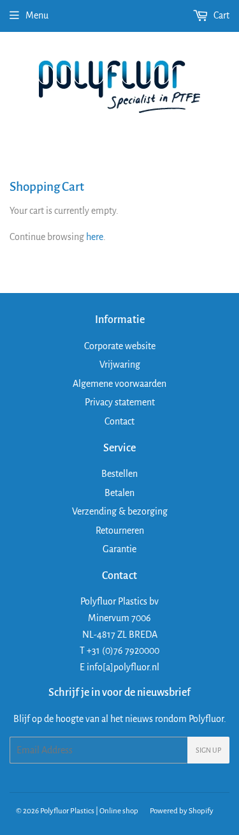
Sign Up (208, 750)
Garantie (119, 549)
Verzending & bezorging (120, 511)
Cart (220, 15)
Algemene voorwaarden (119, 384)
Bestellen (119, 474)
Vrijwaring (119, 364)
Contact (119, 421)
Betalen (119, 493)
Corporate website (120, 346)
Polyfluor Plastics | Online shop (89, 811)
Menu (36, 15)
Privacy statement (120, 402)
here (94, 237)
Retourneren (120, 530)
